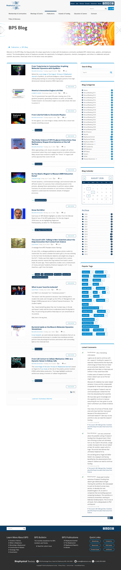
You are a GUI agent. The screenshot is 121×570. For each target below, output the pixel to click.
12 (111, 146)
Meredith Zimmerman (37, 71)
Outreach (94, 13)
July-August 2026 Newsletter (43, 230)
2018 (85, 234)
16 (111, 134)
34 (111, 95)
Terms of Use (70, 565)
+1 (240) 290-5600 (99, 561)
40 (111, 92)
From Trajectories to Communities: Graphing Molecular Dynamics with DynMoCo (18, 70)
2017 (85, 237)
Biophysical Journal (40, 200)
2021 (85, 227)
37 (111, 105)
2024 (85, 219)
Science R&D (66, 274)
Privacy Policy (61, 565)
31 (111, 97)
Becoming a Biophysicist (17, 545)
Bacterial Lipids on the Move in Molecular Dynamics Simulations (18, 330)
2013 (85, 247)
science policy (49, 274)
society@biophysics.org (84, 561)
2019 (85, 232)
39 (111, 110)
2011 (85, 252)
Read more (71, 87)
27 (111, 122)
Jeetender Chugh (36, 178)
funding (37, 274)
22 (111, 156)
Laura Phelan (35, 244)
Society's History (15, 540)
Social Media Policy (80, 565)
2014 (85, 244)
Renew (82, 3)
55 (111, 151)
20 (111, 90)
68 (111, 141)
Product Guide (95, 549)
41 (111, 107)
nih (42, 274)
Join (77, 3)
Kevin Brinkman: (92, 433)
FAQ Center (109, 545)
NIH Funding (57, 274)
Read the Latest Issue (45, 546)
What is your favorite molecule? (18, 290)
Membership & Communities (17, 13)
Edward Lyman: (91, 476)
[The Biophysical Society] (13, 5)
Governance (13, 552)
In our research (36, 335)
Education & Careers (80, 13)
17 (111, 132)
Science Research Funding (40, 277)
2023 (85, 222)
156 (111, 137)
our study (44, 369)
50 (111, 159)
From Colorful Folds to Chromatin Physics (18, 118)
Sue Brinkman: (91, 352)
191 (111, 139)
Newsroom (95, 545)
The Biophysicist (70, 543)
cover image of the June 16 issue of (52, 366)
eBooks (67, 547)
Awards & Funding (64, 13)
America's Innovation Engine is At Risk (18, 94)
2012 (85, 249)
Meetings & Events (36, 13)
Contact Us (109, 541)
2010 (85, 254)
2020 (85, 229)
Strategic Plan (14, 550)
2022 (85, 224)
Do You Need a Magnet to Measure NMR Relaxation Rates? (18, 177)
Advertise (94, 3)
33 (111, 102)
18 (88, 196)
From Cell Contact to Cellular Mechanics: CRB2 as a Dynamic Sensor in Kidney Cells (18, 362)
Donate (87, 3)
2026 (85, 214)
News (99, 3)
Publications (51, 13)
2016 (85, 239)
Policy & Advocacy (14, 19)
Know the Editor (18, 213)
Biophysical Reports (72, 545)
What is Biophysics (16, 543)
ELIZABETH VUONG (36, 93)
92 (111, 154)
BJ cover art (38, 130)
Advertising (95, 541)
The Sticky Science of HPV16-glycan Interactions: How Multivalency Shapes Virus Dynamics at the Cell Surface (18, 143)
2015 (85, 242)
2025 (85, 217)
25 (111, 112)
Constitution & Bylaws (17, 547)
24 (111, 149)
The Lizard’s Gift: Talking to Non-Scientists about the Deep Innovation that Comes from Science (18, 243)
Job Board (109, 549)
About (73, 3)
